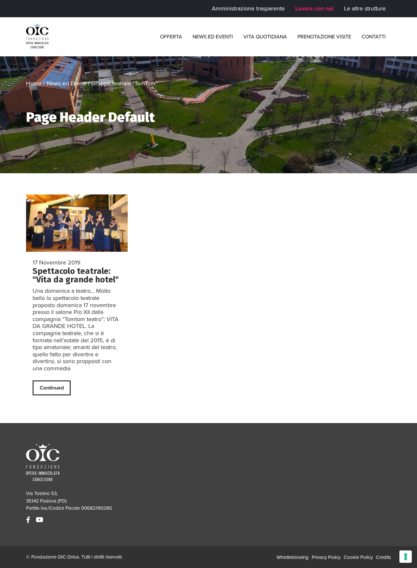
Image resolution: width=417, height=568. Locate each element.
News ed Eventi (213, 37)
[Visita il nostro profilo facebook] (29, 520)
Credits (383, 557)
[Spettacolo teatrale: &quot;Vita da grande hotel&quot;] (77, 223)
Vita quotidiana (265, 37)
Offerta (171, 37)
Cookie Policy (358, 557)
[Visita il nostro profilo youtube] (40, 520)
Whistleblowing (293, 557)
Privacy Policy (326, 557)
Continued (52, 388)
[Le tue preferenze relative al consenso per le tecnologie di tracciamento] (405, 556)
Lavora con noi (314, 8)
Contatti (374, 37)
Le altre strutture (365, 8)
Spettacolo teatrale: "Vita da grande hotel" (76, 275)
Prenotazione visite (324, 37)
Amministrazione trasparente (248, 8)
